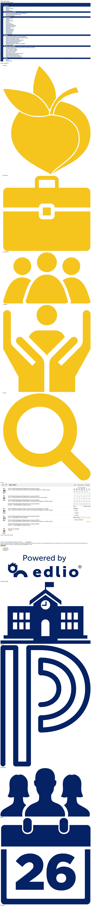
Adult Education (9, 18)
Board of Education (79, 519)
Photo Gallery (9, 60)
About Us (8, 7)
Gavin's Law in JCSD (10, 52)
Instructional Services (10, 26)
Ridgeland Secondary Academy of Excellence (15, 43)
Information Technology (11, 25)
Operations (8, 27)
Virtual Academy (9, 44)
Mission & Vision (9, 8)
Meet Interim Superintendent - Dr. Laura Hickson (16, 13)
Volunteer (5, 550)
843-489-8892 (28, 542)
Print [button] (75, 484)
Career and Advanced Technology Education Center (17, 37)
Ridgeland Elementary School (12, 42)
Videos (7, 59)
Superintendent (9, 32)
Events (76, 510)
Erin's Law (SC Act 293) (11, 51)
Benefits (76, 515)
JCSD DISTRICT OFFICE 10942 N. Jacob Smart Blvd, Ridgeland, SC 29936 (28, 508)
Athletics (8, 19)
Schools (7, 9)
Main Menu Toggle (5, 3)
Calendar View (86, 506)
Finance (7, 21)
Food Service (8, 23)
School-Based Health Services (12, 54)
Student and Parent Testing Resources (14, 57)
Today (74, 506)
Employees (5, 547)
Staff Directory (9, 10)
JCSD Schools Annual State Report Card (14, 53)
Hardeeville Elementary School (12, 38)
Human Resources (10, 24)
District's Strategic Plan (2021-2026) (13, 14)
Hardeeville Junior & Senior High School (14, 40)
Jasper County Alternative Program (13, 41)
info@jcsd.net (18, 544)
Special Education (9, 30)
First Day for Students (13, 528)
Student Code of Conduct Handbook (13, 55)
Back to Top (3, 545)
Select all (88, 521)
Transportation (9, 33)
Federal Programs (9, 20)
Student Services (9, 31)
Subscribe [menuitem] (87, 484)
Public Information (10, 29)
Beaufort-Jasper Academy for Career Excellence (16, 36)
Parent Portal (6, 549)
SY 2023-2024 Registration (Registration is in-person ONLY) (23, 488)
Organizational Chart (10, 15)
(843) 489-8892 (24, 544)
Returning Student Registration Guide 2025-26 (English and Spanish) (20, 47)
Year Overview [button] (80, 484)
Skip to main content (5, 1)
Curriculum (77, 517)
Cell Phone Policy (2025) (11, 48)
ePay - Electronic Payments (11, 49)
